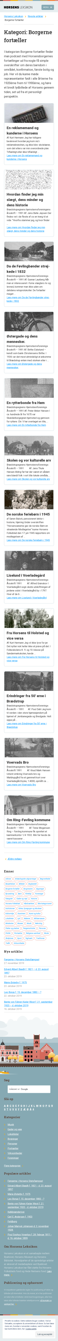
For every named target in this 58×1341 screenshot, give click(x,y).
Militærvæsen (39, 918)
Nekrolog (38, 923)
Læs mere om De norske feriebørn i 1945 (28, 540)
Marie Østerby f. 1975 (15, 982)
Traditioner (40, 938)
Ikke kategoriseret (45, 904)
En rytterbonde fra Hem (26, 403)
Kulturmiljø (10, 914)
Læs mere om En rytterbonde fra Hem (26, 425)
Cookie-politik (31, 1329)
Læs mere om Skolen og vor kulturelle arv (28, 479)
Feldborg (12, 1221)
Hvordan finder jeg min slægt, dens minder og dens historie (25, 199)
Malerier (27, 918)
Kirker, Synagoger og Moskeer (30, 908)
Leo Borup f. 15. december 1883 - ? (26, 1198)
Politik (8, 933)
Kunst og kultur (35, 914)
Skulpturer (9, 938)
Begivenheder (45, 879)
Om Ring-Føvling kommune (28, 820)
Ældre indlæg (15, 859)
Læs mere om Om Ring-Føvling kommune (28, 842)
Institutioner (10, 908)
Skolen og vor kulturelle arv (29, 460)
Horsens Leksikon (13, 16)
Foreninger (39, 894)
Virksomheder (19, 943)
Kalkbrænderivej (16, 1212)
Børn (20, 894)
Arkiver (8, 879)
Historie (34, 899)
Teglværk (28, 938)
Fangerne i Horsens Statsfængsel (21, 959)
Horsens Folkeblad (13, 904)
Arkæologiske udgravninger (25, 879)
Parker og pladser (12, 928)
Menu (47, 7)
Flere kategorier (14, 1165)
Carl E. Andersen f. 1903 (20, 1216)
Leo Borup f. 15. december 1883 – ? (22, 992)
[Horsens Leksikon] (18, 7)
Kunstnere (21, 914)
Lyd (19, 918)
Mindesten (10, 923)
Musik (29, 923)
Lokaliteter (10, 918)
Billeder (22, 884)
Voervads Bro (18, 762)
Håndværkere (29, 904)
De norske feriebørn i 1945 (28, 514)
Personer (42, 928)
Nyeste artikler (35, 16)
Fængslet (9, 899)
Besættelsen (10, 884)
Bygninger (40, 889)
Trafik (8, 943)
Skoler (46, 933)
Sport (19, 938)
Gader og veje (22, 899)
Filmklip (28, 894)
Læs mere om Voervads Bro (21, 784)
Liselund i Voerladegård (26, 575)
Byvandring (10, 894)
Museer (20, 923)
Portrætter (18, 933)
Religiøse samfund (33, 933)
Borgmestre (28, 889)
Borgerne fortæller (13, 889)
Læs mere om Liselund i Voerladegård (27, 597)
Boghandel (32, 884)
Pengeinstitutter (29, 928)
